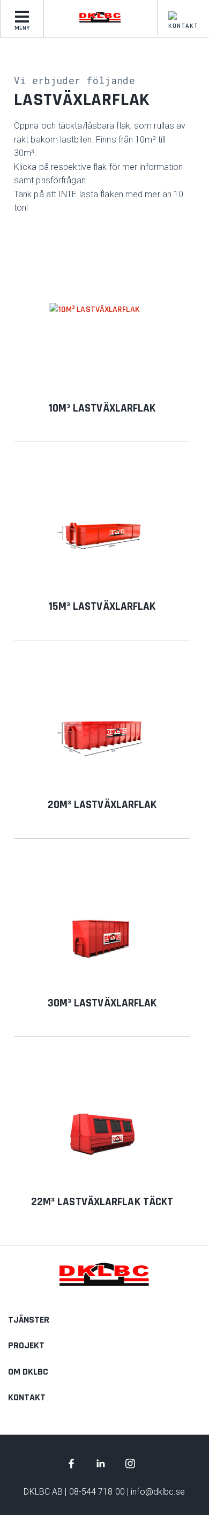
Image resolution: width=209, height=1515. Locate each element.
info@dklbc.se (158, 1492)
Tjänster (28, 1320)
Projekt (26, 1345)
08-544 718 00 (97, 1492)
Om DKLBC (28, 1371)
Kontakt (183, 26)
